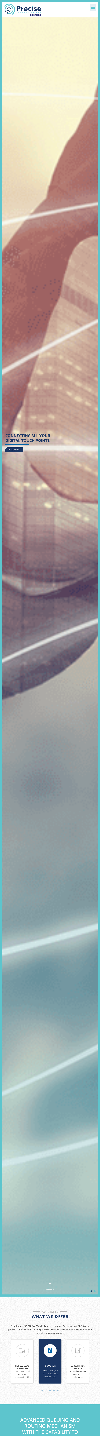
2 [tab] (46, 1390)
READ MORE (14, 460)
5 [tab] (58, 1390)
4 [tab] (54, 1390)
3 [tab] (50, 1390)
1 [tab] (42, 1390)
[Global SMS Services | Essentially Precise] (21, 9)
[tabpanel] (50, 1361)
